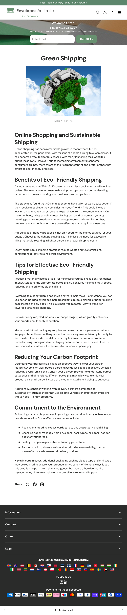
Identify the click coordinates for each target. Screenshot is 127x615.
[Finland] (69, 565)
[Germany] (82, 565)
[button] (112, 12)
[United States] (112, 569)
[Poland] (52, 569)
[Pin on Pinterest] (42, 484)
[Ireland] (115, 565)
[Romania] (65, 569)
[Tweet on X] (27, 484)
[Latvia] (19, 569)
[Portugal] (59, 569)
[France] (75, 565)
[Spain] (92, 569)
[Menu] (119, 12)
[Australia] (15, 565)
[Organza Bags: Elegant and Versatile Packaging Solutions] (5, 610)
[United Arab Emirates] (105, 569)
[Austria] (22, 565)
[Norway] (45, 569)
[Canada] (35, 565)
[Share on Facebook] (34, 484)
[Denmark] (55, 565)
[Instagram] (61, 582)
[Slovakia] (79, 569)
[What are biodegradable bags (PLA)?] (122, 610)
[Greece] (89, 565)
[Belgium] (29, 565)
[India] (109, 565)
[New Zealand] (39, 569)
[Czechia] (49, 565)
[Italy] (12, 569)
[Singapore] (72, 569)
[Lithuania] (25, 569)
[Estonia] (62, 565)
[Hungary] (102, 565)
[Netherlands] (32, 569)
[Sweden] (99, 569)
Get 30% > (86, 39)
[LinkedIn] (65, 582)
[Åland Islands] (9, 565)
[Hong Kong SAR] (95, 565)
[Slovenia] (85, 569)
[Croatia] (42, 565)
